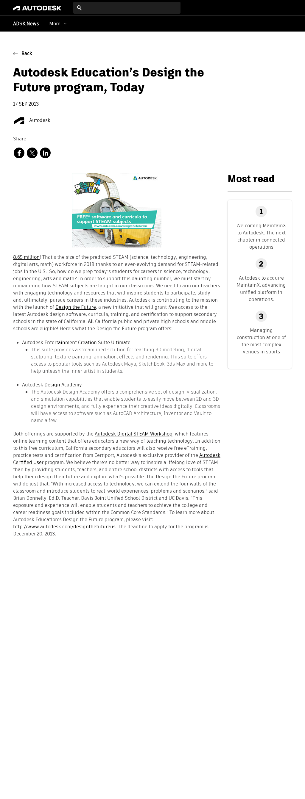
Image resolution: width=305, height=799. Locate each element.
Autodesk (39, 120)
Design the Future (75, 307)
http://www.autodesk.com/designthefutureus (64, 527)
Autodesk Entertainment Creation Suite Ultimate (76, 342)
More (54, 23)
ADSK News (26, 24)
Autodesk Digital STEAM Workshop (133, 434)
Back (26, 53)
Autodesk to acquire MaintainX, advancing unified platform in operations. (261, 289)
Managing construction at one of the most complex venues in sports (261, 341)
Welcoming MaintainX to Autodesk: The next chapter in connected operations (261, 236)
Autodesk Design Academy (52, 384)
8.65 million (26, 257)
